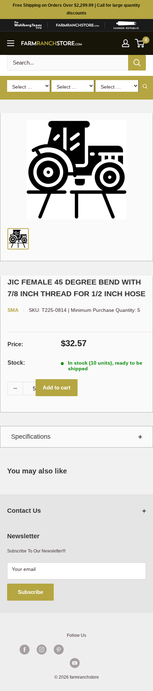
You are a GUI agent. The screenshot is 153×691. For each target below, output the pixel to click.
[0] (140, 43)
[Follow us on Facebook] (25, 650)
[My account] (125, 43)
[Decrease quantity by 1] (15, 388)
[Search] (137, 63)
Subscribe (30, 592)
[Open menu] (10, 43)
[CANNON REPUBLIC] (126, 25)
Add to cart (56, 387)
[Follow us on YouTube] (75, 663)
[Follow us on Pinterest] (59, 650)
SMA (13, 310)
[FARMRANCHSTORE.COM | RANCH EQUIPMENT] (77, 25)
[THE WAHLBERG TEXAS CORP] (27, 25)
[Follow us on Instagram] (42, 650)
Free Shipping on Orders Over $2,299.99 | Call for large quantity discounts (76, 9)
